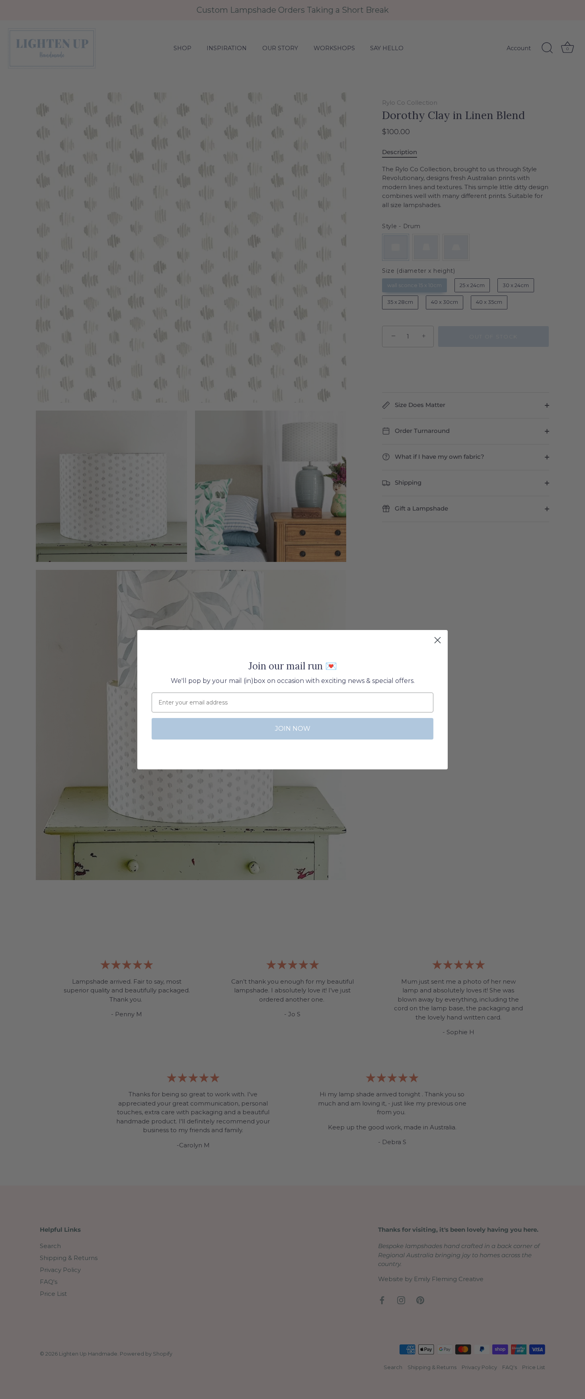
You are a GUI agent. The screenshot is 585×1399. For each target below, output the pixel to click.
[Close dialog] (438, 640)
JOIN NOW (292, 728)
